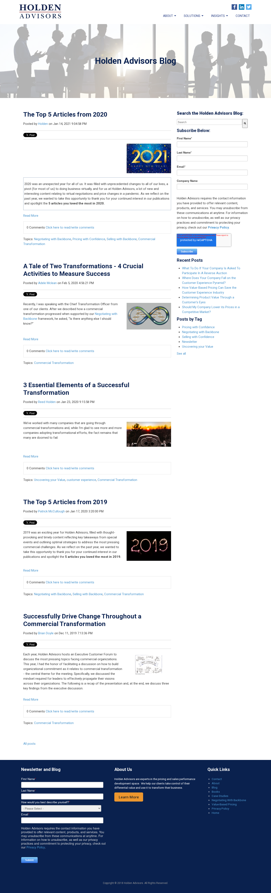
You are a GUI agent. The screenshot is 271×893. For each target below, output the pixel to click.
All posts (29, 744)
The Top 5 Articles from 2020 (65, 114)
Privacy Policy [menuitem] (220, 808)
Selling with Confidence (198, 337)
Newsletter (189, 342)
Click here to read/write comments (70, 227)
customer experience (81, 480)
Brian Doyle (46, 633)
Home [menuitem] (215, 812)
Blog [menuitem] (214, 787)
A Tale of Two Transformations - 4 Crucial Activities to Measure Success (83, 269)
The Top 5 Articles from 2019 (65, 502)
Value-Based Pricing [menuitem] (224, 804)
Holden (43, 124)
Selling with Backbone (122, 239)
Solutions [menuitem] (192, 16)
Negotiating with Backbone (52, 239)
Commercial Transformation (54, 363)
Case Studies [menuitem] (220, 796)
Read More (30, 216)
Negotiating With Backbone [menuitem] (229, 800)
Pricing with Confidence (89, 239)
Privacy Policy (218, 227)
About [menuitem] (168, 16)
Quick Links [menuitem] (218, 769)
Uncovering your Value (49, 480)
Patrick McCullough (51, 511)
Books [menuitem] (216, 791)
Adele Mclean (47, 283)
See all (181, 353)
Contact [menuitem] (243, 16)
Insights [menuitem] (218, 16)
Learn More (129, 797)
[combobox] (209, 122)
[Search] (245, 123)
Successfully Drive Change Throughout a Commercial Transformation (82, 620)
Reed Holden (47, 402)
